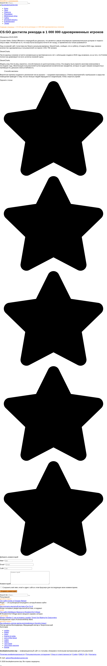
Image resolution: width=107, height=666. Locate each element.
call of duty (8, 643)
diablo (6, 632)
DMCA (81, 654)
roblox (6, 642)
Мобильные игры (10, 16)
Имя (2, 561)
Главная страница (7, 27)
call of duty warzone (11, 645)
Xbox (6, 10)
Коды (6, 8)
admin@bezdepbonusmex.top (17, 658)
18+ (86, 654)
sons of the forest (10, 638)
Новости (7, 12)
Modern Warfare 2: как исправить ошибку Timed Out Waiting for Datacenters (28, 618)
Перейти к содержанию (9, 1)
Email (2, 564)
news (6, 634)
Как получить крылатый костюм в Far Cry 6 (16, 606)
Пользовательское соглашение (38, 654)
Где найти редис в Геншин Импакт (13, 601)
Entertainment (9, 21)
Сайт (2, 568)
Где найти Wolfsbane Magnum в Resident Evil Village (20, 612)
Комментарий (5, 584)
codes (6, 640)
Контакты (92, 654)
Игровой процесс (11, 20)
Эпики (6, 23)
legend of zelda (10, 636)
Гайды (6, 18)
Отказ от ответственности (61, 654)
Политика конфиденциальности (12, 654)
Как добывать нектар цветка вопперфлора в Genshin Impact (23, 623)
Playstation (8, 14)
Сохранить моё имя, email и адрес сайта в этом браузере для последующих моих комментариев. (40, 587)
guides (6, 630)
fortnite (6, 647)
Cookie (75, 654)
